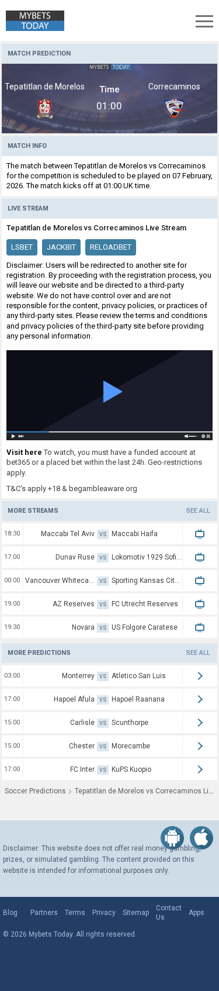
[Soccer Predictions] (32, 21)
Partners (44, 913)
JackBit (61, 247)
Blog (10, 913)
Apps (196, 913)
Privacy (104, 913)
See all (198, 511)
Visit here (24, 452)
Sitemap (136, 913)
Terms (75, 913)
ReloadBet (110, 247)
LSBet (22, 247)
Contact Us (169, 912)
